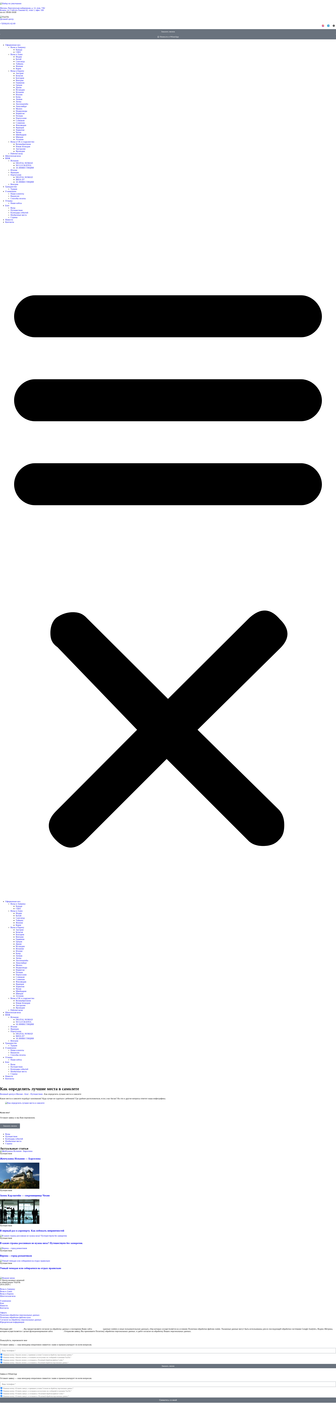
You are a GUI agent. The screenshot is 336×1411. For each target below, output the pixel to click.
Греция (19, 85)
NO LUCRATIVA (23, 165)
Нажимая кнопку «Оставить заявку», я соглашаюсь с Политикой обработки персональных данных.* (36, 1396)
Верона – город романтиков (16, 1255)
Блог (7, 205)
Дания (18, 87)
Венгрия (19, 80)
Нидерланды (21, 111)
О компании (10, 191)
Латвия (19, 99)
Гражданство (11, 187)
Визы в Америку (18, 47)
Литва (18, 102)
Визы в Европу (17, 71)
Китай (18, 59)
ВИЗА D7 (20, 179)
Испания (20, 92)
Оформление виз (12, 45)
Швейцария (21, 135)
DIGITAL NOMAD (24, 163)
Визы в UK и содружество (22, 142)
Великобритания (23, 144)
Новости (9, 220)
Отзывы (8, 201)
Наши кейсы (16, 203)
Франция (20, 127)
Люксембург (21, 106)
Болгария (20, 78)
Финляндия (21, 125)
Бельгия (19, 76)
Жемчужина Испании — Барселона (20, 1158)
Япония (19, 66)
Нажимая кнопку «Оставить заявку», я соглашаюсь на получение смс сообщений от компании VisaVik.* (37, 1391)
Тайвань (19, 64)
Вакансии (14, 196)
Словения (20, 123)
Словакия (20, 120)
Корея (18, 68)
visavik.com (18, 1329)
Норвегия (20, 113)
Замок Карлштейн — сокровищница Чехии (25, 1195)
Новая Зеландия (23, 146)
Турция (13, 189)
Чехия (18, 132)
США (18, 52)
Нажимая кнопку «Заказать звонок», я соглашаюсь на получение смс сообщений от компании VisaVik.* (37, 1357)
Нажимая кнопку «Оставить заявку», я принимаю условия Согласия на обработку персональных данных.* (38, 1388)
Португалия (21, 118)
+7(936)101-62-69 (7, 23)
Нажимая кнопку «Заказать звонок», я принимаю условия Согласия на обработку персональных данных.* (38, 1355)
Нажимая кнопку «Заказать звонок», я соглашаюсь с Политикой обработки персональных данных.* (36, 1363)
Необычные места (18, 215)
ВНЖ (7, 158)
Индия (19, 57)
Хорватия (20, 130)
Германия (20, 83)
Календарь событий (19, 213)
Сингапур (20, 61)
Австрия (19, 73)
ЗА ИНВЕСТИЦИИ (25, 168)
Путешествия (16, 210)
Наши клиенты (17, 194)
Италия (19, 94)
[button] (168, 561)
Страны (13, 217)
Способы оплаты (18, 198)
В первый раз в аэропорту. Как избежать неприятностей (32, 1230)
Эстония (19, 139)
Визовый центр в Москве (11, 1094)
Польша (19, 116)
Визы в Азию (16, 54)
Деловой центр (7, 19)
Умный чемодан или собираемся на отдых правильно (30, 1268)
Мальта (19, 109)
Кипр (18, 97)
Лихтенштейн (22, 104)
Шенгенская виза (13, 156)
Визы (12, 208)
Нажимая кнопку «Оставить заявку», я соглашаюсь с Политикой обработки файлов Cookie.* (33, 1394)
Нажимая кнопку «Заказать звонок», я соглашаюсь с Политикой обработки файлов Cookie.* (33, 1360)
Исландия (20, 90)
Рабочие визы (16, 153)
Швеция (19, 137)
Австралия (20, 149)
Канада (19, 50)
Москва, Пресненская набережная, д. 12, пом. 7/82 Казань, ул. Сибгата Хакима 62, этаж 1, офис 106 (22, 9)
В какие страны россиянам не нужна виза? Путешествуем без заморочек (41, 1243)
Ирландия (20, 151)
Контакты (9, 222)
